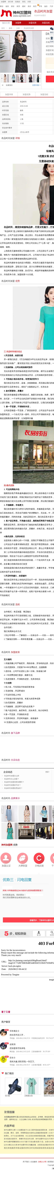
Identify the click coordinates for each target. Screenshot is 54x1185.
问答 (29, 2)
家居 (18, 6)
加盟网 (3, 2)
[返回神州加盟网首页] (16, 13)
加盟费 (18, 23)
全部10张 (36, 85)
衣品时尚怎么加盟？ (11, 779)
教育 (35, 6)
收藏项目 (8, 85)
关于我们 (26, 1162)
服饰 (10, 28)
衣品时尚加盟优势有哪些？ (14, 782)
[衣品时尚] (5, 75)
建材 (23, 6)
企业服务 (33, 1162)
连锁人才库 (42, 1162)
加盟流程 (46, 23)
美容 (29, 6)
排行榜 (10, 2)
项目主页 (6, 23)
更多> (47, 772)
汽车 (51, 6)
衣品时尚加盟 (29, 28)
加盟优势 (32, 23)
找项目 (17, 2)
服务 (46, 6)
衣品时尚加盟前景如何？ (13, 788)
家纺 (12, 6)
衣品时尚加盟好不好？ (12, 785)
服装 (7, 6)
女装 (18, 28)
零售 (40, 6)
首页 (3, 28)
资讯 (23, 2)
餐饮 (1, 6)
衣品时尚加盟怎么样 (11, 776)
